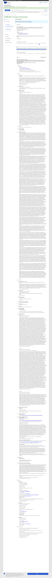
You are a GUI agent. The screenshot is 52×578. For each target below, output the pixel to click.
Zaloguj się (42, 2)
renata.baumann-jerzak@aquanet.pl (23, 33)
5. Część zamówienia (8, 38)
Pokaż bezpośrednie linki (9, 26)
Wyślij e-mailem (8, 29)
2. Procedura (7, 36)
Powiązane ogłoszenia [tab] (7, 21)
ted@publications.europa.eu (24, 521)
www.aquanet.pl (28, 493)
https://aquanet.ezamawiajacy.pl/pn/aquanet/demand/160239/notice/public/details (32, 415)
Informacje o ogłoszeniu (8, 42)
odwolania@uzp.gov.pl (24, 511)
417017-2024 (29, 21)
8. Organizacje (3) (7, 40)
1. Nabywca (6, 34)
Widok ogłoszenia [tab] (7, 19)
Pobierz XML (8, 24)
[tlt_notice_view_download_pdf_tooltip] (17, 49)
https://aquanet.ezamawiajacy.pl (35, 494)
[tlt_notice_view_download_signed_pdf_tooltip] (39, 44)
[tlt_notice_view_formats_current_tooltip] (45, 57)
